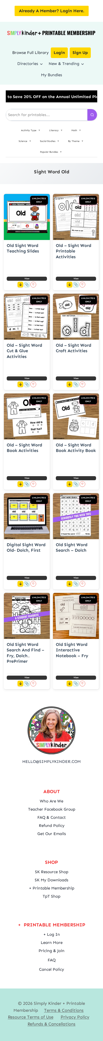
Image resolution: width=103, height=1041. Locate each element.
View (26, 278)
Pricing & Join (51, 950)
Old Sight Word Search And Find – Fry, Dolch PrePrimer (25, 653)
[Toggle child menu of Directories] (41, 64)
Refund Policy (51, 825)
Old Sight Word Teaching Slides (23, 248)
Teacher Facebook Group (51, 809)
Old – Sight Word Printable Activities (73, 251)
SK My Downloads (51, 879)
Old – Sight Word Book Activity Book (76, 447)
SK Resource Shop (51, 871)
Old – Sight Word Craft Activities (73, 348)
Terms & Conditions (64, 1010)
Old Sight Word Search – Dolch (71, 547)
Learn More (52, 942)
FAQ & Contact (51, 817)
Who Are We (51, 801)
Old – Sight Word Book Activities (24, 447)
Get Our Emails (51, 833)
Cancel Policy (51, 969)
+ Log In (51, 934)
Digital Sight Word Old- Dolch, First (26, 547)
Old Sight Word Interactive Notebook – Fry (72, 650)
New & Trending (64, 63)
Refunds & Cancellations (51, 1024)
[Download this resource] (20, 284)
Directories (27, 63)
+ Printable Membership (51, 888)
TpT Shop (51, 896)
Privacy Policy (75, 1017)
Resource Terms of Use (30, 1017)
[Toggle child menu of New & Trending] (82, 64)
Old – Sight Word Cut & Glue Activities (24, 351)
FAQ (52, 960)
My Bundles (51, 74)
